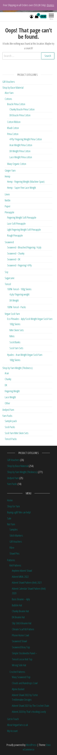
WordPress (31, 745)
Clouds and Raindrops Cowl (25, 683)
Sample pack (11, 421)
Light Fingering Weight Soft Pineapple (24, 229)
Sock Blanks (15, 342)
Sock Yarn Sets (16, 348)
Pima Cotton (12, 134)
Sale (9, 518)
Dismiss (50, 5)
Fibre (12, 547)
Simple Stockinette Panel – (24, 653)
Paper (7, 206)
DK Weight (14, 300)
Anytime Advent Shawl (22, 570)
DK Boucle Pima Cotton (20, 115)
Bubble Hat (17, 605)
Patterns (11, 560)
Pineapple (9, 212)
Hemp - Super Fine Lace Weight (21, 188)
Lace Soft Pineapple (16, 223)
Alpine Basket (18, 689)
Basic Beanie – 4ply (21, 599)
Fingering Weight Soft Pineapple (21, 217)
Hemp (7, 176)
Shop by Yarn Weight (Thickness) (17, 368)
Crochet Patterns (17, 672)
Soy (6, 272)
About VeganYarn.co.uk (17, 725)
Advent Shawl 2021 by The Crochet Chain (30, 706)
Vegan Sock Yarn (12, 314)
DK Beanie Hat (18, 617)
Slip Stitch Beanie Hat (21, 623)
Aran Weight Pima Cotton (21, 145)
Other (7, 403)
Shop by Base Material (12, 87)
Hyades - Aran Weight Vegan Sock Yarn (24, 355)
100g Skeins (15, 324)
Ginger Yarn (10, 170)
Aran (7, 373)
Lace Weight (10, 397)
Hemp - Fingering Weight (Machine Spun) (25, 181)
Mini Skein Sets (17, 330)
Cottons (8, 99)
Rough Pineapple (15, 235)
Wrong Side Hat (19, 665)
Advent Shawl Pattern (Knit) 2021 (27, 582)
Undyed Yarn (8, 410)
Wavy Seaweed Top (21, 677)
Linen (7, 194)
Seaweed (9, 242)
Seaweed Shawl (19, 641)
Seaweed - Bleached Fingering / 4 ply (24, 247)
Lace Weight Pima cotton (21, 157)
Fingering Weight (12, 391)
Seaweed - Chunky (15, 253)
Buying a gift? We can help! (19, 512)
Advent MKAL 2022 (20, 577)
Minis (12, 336)
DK (6, 385)
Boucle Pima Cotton (16, 104)
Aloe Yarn (9, 93)
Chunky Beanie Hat (20, 611)
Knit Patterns (15, 565)
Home (10, 500)
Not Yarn (11, 524)
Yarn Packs (7, 416)
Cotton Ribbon (13, 122)
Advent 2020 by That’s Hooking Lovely (29, 712)
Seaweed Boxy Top (21, 647)
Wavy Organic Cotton (16, 164)
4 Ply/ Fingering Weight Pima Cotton (26, 139)
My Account (12, 731)
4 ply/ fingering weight (19, 294)
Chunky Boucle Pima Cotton (22, 109)
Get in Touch (13, 719)
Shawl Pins (14, 553)
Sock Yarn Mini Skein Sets (16, 433)
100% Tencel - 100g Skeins (19, 289)
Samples (14, 529)
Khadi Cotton (13, 128)
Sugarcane (9, 278)
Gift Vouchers (8, 82)
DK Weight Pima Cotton (20, 151)
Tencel (8, 284)
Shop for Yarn (13, 506)
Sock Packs (10, 427)
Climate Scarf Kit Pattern (23, 629)
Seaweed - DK (13, 259)
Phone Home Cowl (20, 635)
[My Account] (31, 16)
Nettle (7, 200)
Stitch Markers (16, 535)
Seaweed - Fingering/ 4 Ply (19, 265)
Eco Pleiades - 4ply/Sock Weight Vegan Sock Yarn (29, 319)
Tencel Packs (11, 439)
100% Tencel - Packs (16, 307)
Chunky (8, 379)
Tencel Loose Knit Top (22, 659)
